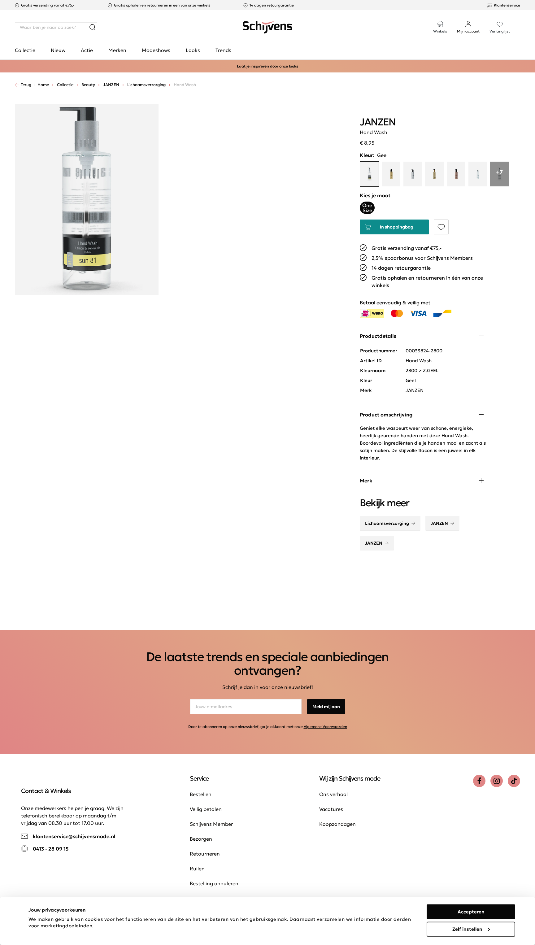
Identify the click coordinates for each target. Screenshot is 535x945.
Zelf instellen (467, 929)
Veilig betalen (206, 809)
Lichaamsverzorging (387, 523)
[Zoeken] (92, 27)
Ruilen (197, 868)
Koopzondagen (337, 824)
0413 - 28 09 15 (50, 849)
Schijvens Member (211, 824)
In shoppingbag (396, 227)
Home (43, 84)
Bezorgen (201, 839)
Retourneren (205, 854)
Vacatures (331, 809)
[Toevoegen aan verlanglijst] (441, 227)
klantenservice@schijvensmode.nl (74, 836)
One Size (367, 207)
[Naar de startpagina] (267, 27)
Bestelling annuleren (214, 883)
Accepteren (471, 912)
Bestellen (200, 794)
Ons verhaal (333, 794)
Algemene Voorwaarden (325, 726)
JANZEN (439, 523)
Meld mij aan (326, 706)
